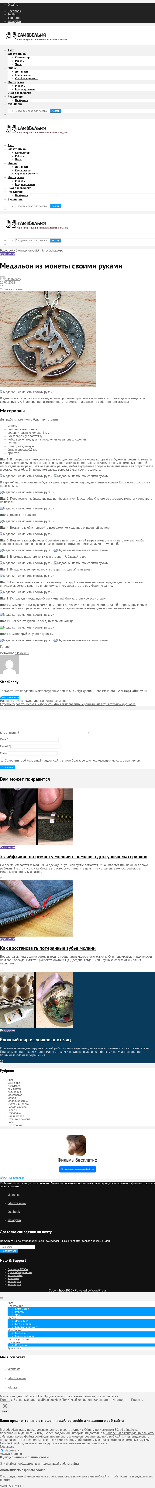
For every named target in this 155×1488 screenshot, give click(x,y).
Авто (11, 50)
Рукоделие (15, 96)
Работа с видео (17, 1106)
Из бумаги (21, 100)
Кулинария (15, 104)
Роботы (19, 61)
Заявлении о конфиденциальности (129, 1433)
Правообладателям (20, 1272)
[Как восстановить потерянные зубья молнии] (36, 935)
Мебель (20, 85)
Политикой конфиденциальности (85, 1399)
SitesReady (13, 279)
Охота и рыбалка (19, 93)
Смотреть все (9, 697)
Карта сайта (15, 1275)
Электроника (17, 54)
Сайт (3, 753)
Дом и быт (21, 71)
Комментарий (9, 732)
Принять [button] (137, 1399)
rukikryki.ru (22, 653)
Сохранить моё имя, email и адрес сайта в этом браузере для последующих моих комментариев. (73, 760)
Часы (18, 64)
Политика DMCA (18, 1269)
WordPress (98, 1290)
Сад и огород (23, 75)
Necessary (12, 1450)
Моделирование (25, 89)
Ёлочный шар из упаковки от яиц (35, 1039)
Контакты (13, 1278)
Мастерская (16, 82)
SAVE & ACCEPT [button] (12, 1486)
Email (5, 746)
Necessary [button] (7, 1446)
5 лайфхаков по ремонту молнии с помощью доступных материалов (73, 856)
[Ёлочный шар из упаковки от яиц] (36, 1027)
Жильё (12, 68)
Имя (4, 739)
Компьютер (22, 57)
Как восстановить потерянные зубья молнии (48, 948)
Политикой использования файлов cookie (29, 1399)
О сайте (13, 4)
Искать (56, 110)
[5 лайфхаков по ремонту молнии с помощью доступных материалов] (36, 844)
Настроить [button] (119, 1399)
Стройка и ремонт (26, 78)
